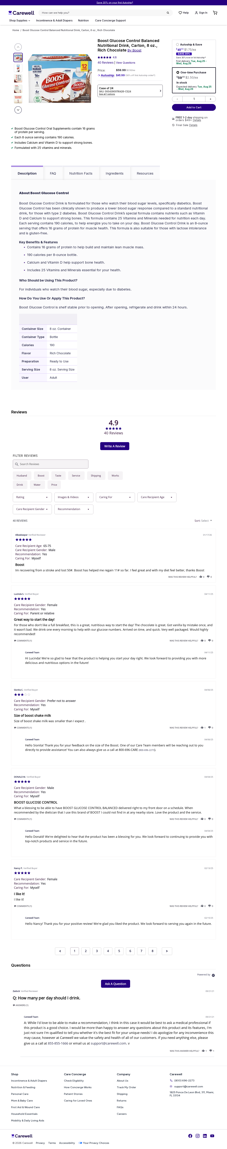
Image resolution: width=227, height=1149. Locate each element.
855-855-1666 (58, 1043)
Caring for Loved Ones (78, 1100)
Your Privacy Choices (96, 1143)
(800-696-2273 (146, 750)
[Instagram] (197, 1136)
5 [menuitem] (119, 951)
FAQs (120, 1107)
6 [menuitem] (130, 951)
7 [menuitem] (141, 951)
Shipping (122, 1094)
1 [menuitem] (74, 951)
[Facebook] (190, 1136)
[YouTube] (212, 1136)
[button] (200, 576)
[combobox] (32, 497)
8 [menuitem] (152, 951)
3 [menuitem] (97, 951)
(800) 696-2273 (184, 1080)
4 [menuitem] (108, 951)
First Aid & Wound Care (25, 1107)
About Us (122, 1080)
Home (15, 30)
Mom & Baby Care (22, 1100)
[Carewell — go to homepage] (21, 13)
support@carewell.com (108, 1043)
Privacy (40, 1143)
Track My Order (126, 1087)
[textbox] (213, 522)
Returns (121, 1100)
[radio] (22, 475)
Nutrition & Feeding (23, 1087)
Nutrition (83, 20)
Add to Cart (193, 107)
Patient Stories (73, 1094)
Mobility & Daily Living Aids (27, 1120)
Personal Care (19, 1094)
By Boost (134, 50)
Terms (52, 1143)
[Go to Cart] (215, 13)
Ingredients (114, 173)
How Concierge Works (78, 1087)
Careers (122, 1113)
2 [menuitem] (86, 951)
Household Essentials (24, 1113)
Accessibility (67, 1143)
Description (27, 173)
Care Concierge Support (110, 20)
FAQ (53, 173)
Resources (145, 173)
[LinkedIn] (205, 1136)
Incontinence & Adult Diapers (54, 20)
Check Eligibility (74, 1080)
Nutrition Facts (80, 173)
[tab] (114, 446)
